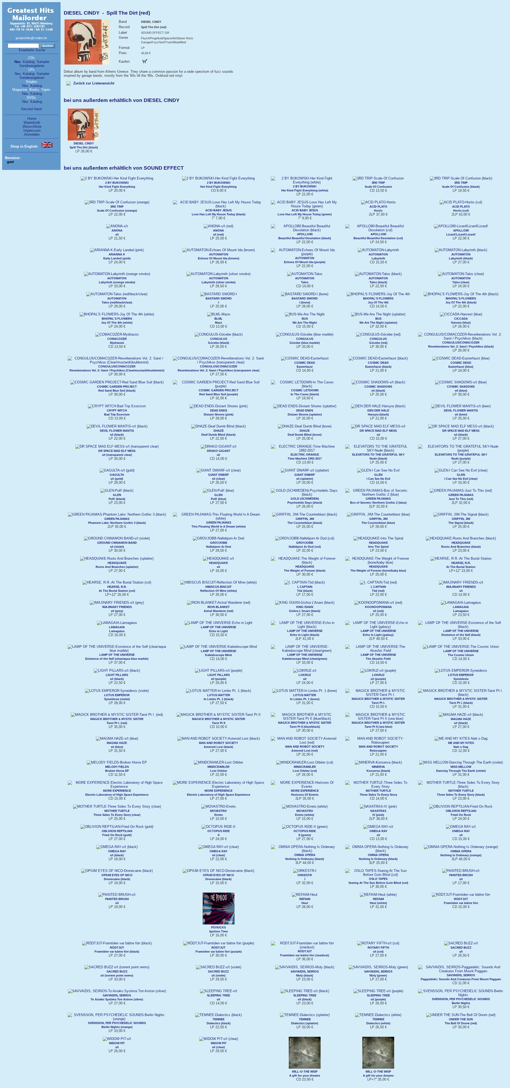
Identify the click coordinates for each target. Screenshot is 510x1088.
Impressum (32, 130)
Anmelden (32, 134)
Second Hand (31, 109)
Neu (17, 62)
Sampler (43, 62)
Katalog (29, 62)
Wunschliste (32, 126)
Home (31, 119)
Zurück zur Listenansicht (93, 83)
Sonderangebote (31, 66)
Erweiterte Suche (32, 50)
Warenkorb (32, 123)
